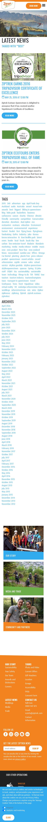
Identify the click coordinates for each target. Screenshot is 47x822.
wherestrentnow (18, 290)
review (24, 262)
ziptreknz (6, 296)
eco (33, 222)
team (4, 274)
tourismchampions (33, 277)
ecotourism (6, 225)
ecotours (16, 225)
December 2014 (8, 497)
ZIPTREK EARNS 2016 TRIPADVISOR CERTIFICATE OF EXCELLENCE (22, 88)
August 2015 (7, 485)
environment (7, 228)
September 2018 (9, 432)
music (41, 246)
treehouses (6, 284)
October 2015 (7, 482)
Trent (21, 284)
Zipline (40, 290)
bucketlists (21, 212)
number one (25, 253)
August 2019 (7, 423)
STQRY (9, 271)
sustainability (23, 271)
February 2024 (8, 346)
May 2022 (6, 374)
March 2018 (7, 445)
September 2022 (9, 367)
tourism (5, 277)
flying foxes (26, 231)
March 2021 (7, 395)
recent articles (28, 259)
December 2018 (8, 426)
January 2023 (7, 358)
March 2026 (7, 309)
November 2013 (8, 501)
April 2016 (6, 476)
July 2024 (6, 337)
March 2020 (7, 408)
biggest (18, 209)
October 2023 (7, 352)
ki (19, 237)
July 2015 (5, 488)
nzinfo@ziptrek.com (33, 713)
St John (38, 268)
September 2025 (9, 321)
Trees (15, 284)
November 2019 (8, 414)
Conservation (37, 219)
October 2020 (7, 402)
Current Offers (31, 671)
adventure (16, 203)
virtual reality (7, 287)
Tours (28, 664)
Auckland (5, 206)
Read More (9, 115)
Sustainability (11, 667)
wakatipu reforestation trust (30, 287)
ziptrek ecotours (34, 293)
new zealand (34, 250)
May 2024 (6, 343)
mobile (35, 246)
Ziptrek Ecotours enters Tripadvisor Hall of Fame (21, 155)
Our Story (10, 664)
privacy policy (20, 759)
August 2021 (7, 389)
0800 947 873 (31, 706)
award (28, 206)
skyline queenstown (32, 265)
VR (15, 287)
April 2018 (6, 442)
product (5, 259)
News (4, 253)
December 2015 (8, 479)
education (25, 225)
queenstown (14, 259)
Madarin (30, 243)
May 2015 (6, 491)
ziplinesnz (6, 293)
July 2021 (5, 392)
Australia (21, 206)
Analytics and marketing (16, 810)
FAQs (27, 691)
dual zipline (25, 222)
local (16, 240)
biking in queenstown (31, 209)
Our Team (9, 675)
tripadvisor (28, 284)
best (11, 209)
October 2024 (7, 333)
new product (12, 250)
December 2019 (8, 411)
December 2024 (8, 330)
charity (23, 215)
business (31, 212)
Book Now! (33, 5)
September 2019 (9, 420)
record (37, 259)
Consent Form (31, 695)
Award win (37, 206)
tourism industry (17, 277)
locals (22, 240)
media (14, 246)
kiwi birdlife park (28, 237)
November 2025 (8, 315)
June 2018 (6, 439)
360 (8, 203)
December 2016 (8, 467)
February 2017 (8, 463)
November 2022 (8, 361)
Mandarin (40, 243)
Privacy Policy (33, 797)
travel (32, 280)
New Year (23, 250)
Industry (22, 234)
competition (26, 219)
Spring (30, 268)
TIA (31, 274)
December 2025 (8, 312)
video (37, 284)
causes (15, 215)
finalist (12, 231)
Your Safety (10, 671)
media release (25, 246)
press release (37, 256)
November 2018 (8, 429)
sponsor (23, 268)
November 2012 (8, 504)
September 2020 (9, 405)
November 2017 (8, 451)
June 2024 (6, 340)
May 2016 (6, 473)
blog (3, 212)
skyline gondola (15, 265)
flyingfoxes (37, 231)
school (37, 262)
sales (30, 262)
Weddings (9, 703)
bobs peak (11, 212)
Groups (28, 683)
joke (29, 234)
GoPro (15, 234)
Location (28, 679)
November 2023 (8, 349)
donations (15, 222)
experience (33, 228)
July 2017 (5, 457)
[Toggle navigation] (43, 5)
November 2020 (9, 398)
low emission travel (17, 243)
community (14, 219)
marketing (6, 246)
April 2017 (6, 460)
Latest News (11, 700)
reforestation (7, 262)
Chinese (30, 215)
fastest (5, 231)
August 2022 (7, 371)
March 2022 (7, 380)
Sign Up (35, 748)
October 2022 (7, 364)
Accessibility (30, 687)
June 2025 (6, 327)
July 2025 (6, 324)
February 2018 (8, 448)
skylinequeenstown (10, 268)
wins (34, 290)
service (5, 265)
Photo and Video (32, 667)
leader (10, 240)
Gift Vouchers (31, 675)
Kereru (35, 234)
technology (12, 274)
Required (10, 807)
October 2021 (7, 386)
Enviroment (36, 225)
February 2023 (8, 355)
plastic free (25, 256)
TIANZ (36, 274)
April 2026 (6, 306)
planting (15, 256)
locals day (30, 240)
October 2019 (7, 417)
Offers (34, 253)
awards (5, 209)
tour (42, 274)
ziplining (15, 293)
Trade (7, 711)
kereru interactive (9, 237)
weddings (6, 290)
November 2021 (8, 383)
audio (13, 206)
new (3, 250)
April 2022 (6, 377)
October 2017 (7, 454)
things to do (23, 274)
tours (4, 280)
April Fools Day (33, 203)
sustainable (36, 271)
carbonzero (6, 215)
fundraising (6, 234)
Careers (8, 686)
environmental (20, 228)
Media (7, 707)
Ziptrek (23, 293)
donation (5, 222)
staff (4, 271)
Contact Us (31, 700)
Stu (15, 271)
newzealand (13, 253)
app (23, 203)
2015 (4, 203)
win (28, 290)
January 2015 (7, 494)
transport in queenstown (18, 280)
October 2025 (7, 318)
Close (8, 817)
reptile (17, 262)
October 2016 (7, 470)
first (18, 231)
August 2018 (7, 436)
